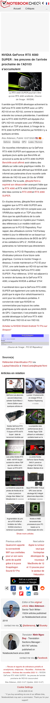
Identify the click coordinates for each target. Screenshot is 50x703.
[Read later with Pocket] (14, 593)
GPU (24, 141)
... (47, 8)
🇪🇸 (40, 138)
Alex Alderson (36, 605)
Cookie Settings (25, 687)
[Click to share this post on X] (35, 588)
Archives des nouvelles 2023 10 (24, 672)
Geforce (7, 141)
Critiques (29, 8)
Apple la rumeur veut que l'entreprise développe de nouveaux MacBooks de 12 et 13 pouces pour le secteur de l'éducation (35, 559)
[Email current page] (35, 593)
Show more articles (25, 533)
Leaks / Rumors (35, 141)
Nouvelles (29, 669)
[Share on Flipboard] (21, 593)
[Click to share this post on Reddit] (42, 588)
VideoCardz (28, 365)
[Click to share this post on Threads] (20, 588)
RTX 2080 (27, 191)
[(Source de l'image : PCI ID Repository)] (25, 339)
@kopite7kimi (40, 365)
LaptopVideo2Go (10, 365)
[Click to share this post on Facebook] (13, 588)
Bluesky (43, 625)
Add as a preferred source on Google (28, 581)
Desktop (16, 141)
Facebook (42, 657)
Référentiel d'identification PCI (17, 362)
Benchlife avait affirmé (13, 162)
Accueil (17, 8)
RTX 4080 (10, 188)
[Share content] (7, 588)
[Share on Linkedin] (28, 593)
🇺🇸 (36, 138)
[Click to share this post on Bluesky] (27, 588)
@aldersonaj (28, 625)
